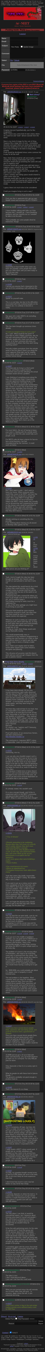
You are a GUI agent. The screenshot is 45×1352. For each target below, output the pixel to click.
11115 (37, 293)
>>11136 (19, 785)
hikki (7, 3)
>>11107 (9, 366)
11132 (38, 747)
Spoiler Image (28, 47)
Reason (11, 1323)
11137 (14, 933)
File (11, 60)
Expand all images (38, 81)
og (27, 1)
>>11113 (25, 207)
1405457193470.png (14, 229)
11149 (14, 1208)
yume (13, 1)
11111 (38, 227)
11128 (38, 516)
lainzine (35, 5)
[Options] (41, 6)
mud (4, 5)
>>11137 (9, 1026)
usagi (8, 5)
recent (29, 3)
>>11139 (19, 933)
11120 (37, 323)
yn (2, 1)
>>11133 (9, 914)
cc (37, 1)
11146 (14, 1167)
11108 (37, 195)
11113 (14, 281)
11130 (38, 574)
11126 (38, 427)
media (23, 1)
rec (11, 3)
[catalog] (22, 34)
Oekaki (16, 60)
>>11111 (19, 207)
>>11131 (9, 751)
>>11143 (32, 127)
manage (40, 3)
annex (34, 3)
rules (21, 3)
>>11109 (9, 265)
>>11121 (20, 127)
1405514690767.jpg (14, 666)
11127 (14, 452)
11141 (37, 1084)
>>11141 (19, 1051)
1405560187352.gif (13, 1097)
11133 (14, 785)
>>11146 (25, 933)
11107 (15, 127)
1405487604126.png (14, 454)
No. (11, 127)
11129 (38, 530)
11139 (14, 999)
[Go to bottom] (35, 30)
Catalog (20, 1316)
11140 (14, 1051)
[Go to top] (12, 1316)
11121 (14, 363)
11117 (37, 313)
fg (9, 1)
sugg (2, 3)
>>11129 (31, 207)
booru (14, 5)
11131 (19, 664)
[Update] (5, 1333)
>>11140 (9, 1087)
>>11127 (26, 127)
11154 (14, 1286)
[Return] (28, 30)
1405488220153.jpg (14, 532)
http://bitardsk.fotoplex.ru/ (15, 737)
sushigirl (29, 5)
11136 (38, 910)
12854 (37, 1300)
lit (19, 1)
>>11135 (30, 663)
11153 (14, 1272)
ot (35, 1)
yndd (6, 1)
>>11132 (24, 663)
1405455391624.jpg (14, 92)
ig (30, 1)
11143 (37, 1094)
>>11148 (19, 1167)
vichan (26, 1343)
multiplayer (20, 5)
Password (25, 1319)
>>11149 (31, 933)
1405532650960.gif (13, 806)
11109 (14, 207)
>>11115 (19, 281)
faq (25, 3)
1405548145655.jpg (14, 1002)
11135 (38, 803)
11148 (37, 1188)
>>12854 (19, 452)
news (16, 3)
